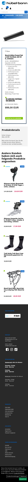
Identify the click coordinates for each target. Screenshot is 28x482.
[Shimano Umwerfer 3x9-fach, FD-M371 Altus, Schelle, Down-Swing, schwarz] (14, 216)
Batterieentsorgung (10, 456)
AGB (6, 451)
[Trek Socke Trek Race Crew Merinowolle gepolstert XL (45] (14, 250)
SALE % (7, 416)
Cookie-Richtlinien (19, 473)
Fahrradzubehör (9, 15)
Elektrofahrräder (9, 409)
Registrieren (8, 431)
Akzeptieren (22, 479)
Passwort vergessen (10, 433)
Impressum (8, 449)
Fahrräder (7, 407)
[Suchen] (26, 12)
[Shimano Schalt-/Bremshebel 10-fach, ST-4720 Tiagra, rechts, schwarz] (14, 181)
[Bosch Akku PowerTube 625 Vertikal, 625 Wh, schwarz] (14, 35)
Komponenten (8, 413)
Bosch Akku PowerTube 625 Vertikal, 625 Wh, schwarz (14, 57)
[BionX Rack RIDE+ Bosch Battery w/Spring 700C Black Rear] (14, 285)
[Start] (3, 15)
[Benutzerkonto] (10, 8)
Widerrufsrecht (9, 453)
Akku (5, 17)
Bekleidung (8, 415)
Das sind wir (8, 447)
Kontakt (7, 445)
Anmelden (7, 429)
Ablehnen (23, 476)
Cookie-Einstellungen (13, 476)
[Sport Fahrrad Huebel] (15, 3)
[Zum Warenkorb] (6, 9)
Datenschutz (8, 454)
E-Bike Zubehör (19, 15)
